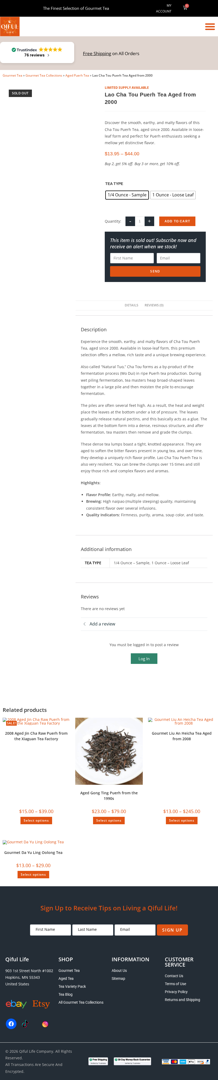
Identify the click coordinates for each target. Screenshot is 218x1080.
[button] (210, 26)
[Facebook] (11, 1024)
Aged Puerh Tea (77, 75)
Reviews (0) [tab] (154, 305)
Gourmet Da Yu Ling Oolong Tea (33, 852)
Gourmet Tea (12, 75)
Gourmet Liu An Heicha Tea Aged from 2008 (182, 736)
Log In (144, 658)
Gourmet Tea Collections (44, 75)
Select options (36, 820)
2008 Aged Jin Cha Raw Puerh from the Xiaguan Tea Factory (36, 736)
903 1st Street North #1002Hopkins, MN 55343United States (29, 977)
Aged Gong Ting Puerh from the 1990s (109, 795)
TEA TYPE (114, 184)
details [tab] (131, 305)
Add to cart (177, 221)
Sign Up (172, 930)
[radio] (127, 195)
